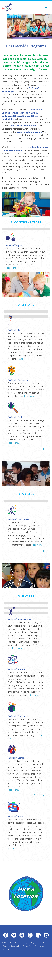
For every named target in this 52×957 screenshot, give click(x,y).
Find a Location (26, 893)
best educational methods (24, 125)
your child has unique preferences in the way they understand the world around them (23, 112)
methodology (9, 119)
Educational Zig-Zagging (29, 132)
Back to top (39, 448)
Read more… (37, 544)
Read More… (11, 267)
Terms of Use (40, 946)
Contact (6, 949)
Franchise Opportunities (12, 946)
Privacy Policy (28, 946)
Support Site (15, 949)
